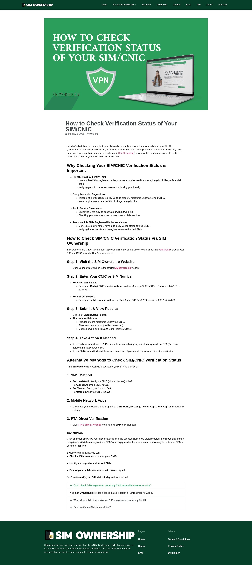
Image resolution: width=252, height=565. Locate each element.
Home (141, 539)
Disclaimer (174, 553)
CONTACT (222, 5)
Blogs (141, 546)
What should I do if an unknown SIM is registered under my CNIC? (110, 500)
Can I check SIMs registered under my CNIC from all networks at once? (113, 485)
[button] (126, 485)
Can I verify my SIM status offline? (92, 507)
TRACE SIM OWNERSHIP (123, 5)
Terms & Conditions (179, 539)
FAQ (199, 5)
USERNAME (162, 5)
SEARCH (176, 5)
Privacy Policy (176, 546)
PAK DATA (146, 5)
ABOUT (209, 5)
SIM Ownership (126, 153)
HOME (104, 5)
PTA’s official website (89, 424)
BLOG (188, 5)
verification (164, 249)
